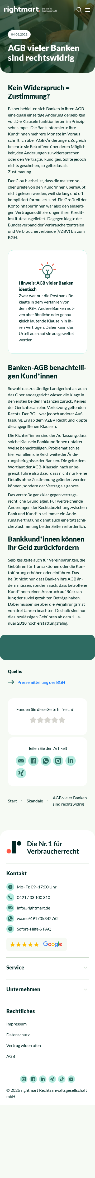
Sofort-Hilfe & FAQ (34, 928)
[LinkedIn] (42, 1079)
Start (12, 800)
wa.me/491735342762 (38, 918)
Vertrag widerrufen (23, 1045)
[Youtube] (71, 1079)
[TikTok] (61, 1079)
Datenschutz (18, 1034)
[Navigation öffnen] (87, 10)
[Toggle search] (79, 10)
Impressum (16, 1024)
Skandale (35, 800)
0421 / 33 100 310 (33, 897)
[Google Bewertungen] (36, 944)
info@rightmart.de (33, 907)
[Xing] (52, 1079)
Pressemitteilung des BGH (41, 682)
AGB (10, 1056)
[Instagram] (23, 1079)
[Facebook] (33, 1079)
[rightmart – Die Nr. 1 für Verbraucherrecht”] (30, 9)
